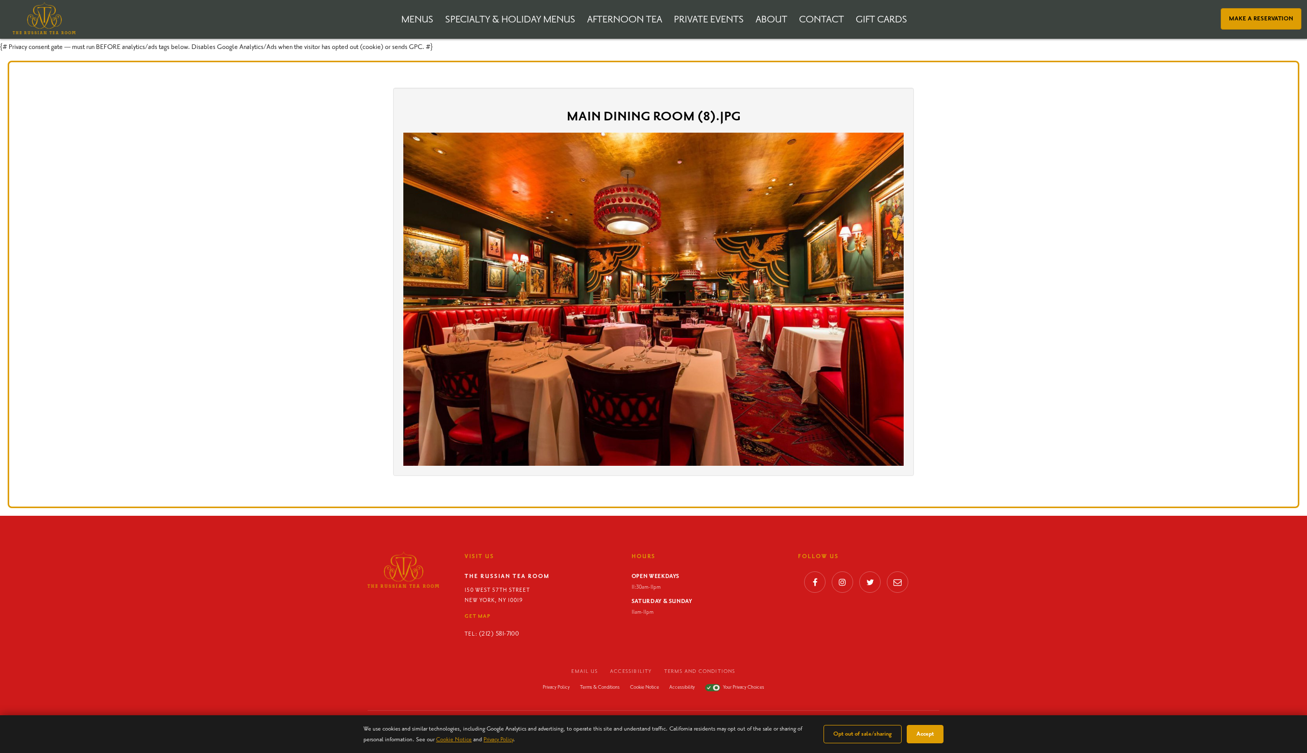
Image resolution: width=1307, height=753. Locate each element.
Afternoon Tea (624, 20)
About (771, 20)
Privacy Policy (556, 687)
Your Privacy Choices (743, 687)
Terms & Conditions (600, 687)
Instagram (842, 585)
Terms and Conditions (700, 671)
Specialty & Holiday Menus (510, 20)
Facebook (815, 585)
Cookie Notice (644, 687)
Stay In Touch (897, 585)
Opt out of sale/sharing (862, 734)
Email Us (584, 671)
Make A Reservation (1261, 18)
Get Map (478, 616)
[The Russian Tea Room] (44, 18)
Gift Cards (881, 20)
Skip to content (34, 47)
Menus (417, 20)
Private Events (709, 20)
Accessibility (631, 671)
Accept (925, 734)
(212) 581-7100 (499, 634)
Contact (821, 20)
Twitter (870, 585)
